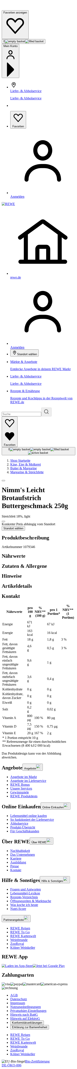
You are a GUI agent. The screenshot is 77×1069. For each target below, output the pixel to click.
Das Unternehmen (22, 854)
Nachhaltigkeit (20, 851)
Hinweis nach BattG (24, 1014)
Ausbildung (18, 862)
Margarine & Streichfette (27, 472)
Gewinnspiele (19, 792)
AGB (14, 995)
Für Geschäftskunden (24, 831)
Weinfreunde (19, 940)
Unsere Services (21, 788)
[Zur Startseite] (16, 8)
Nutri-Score (18, 909)
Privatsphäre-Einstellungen (28, 1011)
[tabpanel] (38, 675)
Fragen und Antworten (25, 889)
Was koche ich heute (24, 905)
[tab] (38, 556)
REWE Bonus (20, 784)
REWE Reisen (20, 928)
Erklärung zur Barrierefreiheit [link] (29, 1027)
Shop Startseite (20, 460)
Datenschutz (18, 999)
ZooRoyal (17, 944)
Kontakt (15, 870)
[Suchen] (46, 412)
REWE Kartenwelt (23, 936)
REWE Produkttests (23, 796)
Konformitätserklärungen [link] (27, 1022)
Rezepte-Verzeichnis (24, 897)
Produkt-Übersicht (22, 827)
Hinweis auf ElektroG (25, 1018)
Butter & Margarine (23, 468)
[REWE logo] (8, 204)
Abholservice (19, 823)
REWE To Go (20, 932)
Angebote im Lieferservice (28, 781)
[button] (3, 480)
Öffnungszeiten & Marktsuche (30, 901)
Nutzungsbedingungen (25, 1007)
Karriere (15, 858)
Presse (14, 866)
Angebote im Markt (23, 777)
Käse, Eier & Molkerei (25, 464)
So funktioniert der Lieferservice (32, 819)
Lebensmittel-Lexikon (25, 893)
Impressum (17, 1003)
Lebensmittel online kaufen (28, 816)
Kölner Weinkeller (22, 947)
